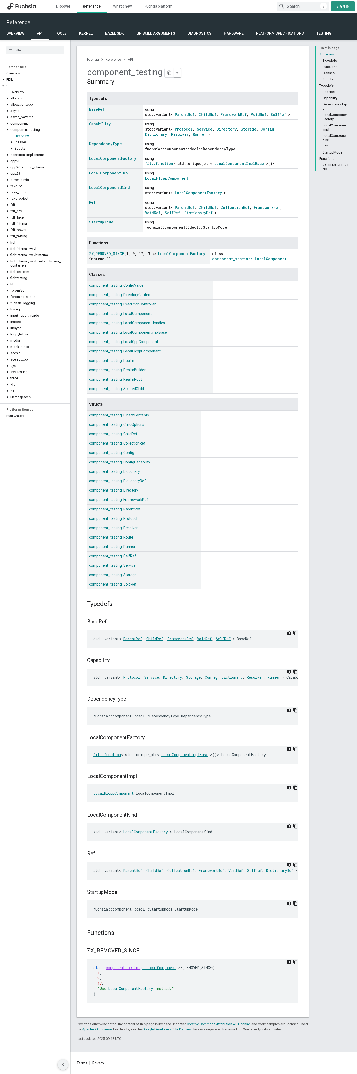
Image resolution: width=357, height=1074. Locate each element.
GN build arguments (155, 33)
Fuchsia (93, 59)
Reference (92, 6)
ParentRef (184, 114)
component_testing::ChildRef (113, 434)
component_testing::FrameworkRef (118, 500)
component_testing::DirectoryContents (121, 295)
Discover (63, 6)
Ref (92, 202)
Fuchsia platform (158, 6)
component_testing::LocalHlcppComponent (125, 351)
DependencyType (105, 143)
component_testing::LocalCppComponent (123, 342)
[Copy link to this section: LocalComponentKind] (142, 815)
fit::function (159, 163)
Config (267, 129)
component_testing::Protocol (113, 518)
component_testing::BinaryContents (119, 415)
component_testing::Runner (112, 547)
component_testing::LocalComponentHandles (127, 323)
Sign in (342, 6)
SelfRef (278, 114)
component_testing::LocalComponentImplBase (128, 332)
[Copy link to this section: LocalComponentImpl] (142, 777)
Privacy (98, 1063)
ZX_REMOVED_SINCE (106, 253)
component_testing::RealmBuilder (117, 370)
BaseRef (97, 109)
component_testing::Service (112, 565)
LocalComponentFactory (112, 158)
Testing (323, 33)
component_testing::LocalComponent (249, 258)
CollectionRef (235, 207)
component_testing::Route (111, 537)
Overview (15, 33)
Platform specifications (280, 33)
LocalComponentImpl (109, 172)
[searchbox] (35, 50)
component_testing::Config (111, 453)
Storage (248, 129)
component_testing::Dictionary (114, 471)
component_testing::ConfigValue (116, 285)
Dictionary (156, 134)
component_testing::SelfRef (112, 556)
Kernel (86, 33)
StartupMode (101, 222)
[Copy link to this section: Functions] (119, 933)
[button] (35, 79)
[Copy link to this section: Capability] (115, 661)
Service (204, 129)
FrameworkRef (234, 114)
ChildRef (207, 114)
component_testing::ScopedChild (116, 389)
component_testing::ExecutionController (122, 304)
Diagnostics (199, 33)
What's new (122, 6)
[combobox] (303, 6)
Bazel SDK (114, 33)
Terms (82, 1063)
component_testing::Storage (113, 575)
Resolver (180, 134)
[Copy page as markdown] (169, 72)
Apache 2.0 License (97, 1029)
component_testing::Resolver (113, 528)
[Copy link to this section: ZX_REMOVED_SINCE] (144, 951)
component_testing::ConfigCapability (119, 462)
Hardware (234, 33)
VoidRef (258, 114)
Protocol (184, 129)
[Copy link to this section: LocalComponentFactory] (150, 738)
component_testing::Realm (111, 360)
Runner (199, 134)
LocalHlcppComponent (166, 178)
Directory (227, 129)
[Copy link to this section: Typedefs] (117, 604)
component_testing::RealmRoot (115, 379)
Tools (61, 33)
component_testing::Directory (113, 490)
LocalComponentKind (109, 187)
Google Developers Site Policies (166, 1029)
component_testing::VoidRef (113, 584)
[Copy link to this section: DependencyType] (131, 699)
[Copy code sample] (295, 633)
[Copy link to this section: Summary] (119, 82)
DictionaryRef (198, 212)
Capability (100, 123)
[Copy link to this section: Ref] (100, 854)
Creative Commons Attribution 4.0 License (218, 1024)
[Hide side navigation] (63, 1064)
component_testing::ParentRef (115, 509)
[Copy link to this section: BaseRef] (112, 622)
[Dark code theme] (289, 633)
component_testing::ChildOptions (116, 424)
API (40, 33)
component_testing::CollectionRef (117, 443)
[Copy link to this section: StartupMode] (122, 892)
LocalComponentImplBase (239, 163)
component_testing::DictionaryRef (117, 481)
